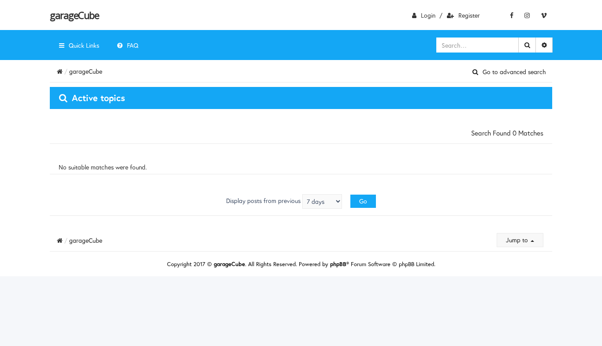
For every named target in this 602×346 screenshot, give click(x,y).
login (428, 15)
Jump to (518, 240)
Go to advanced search (514, 72)
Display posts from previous (264, 200)
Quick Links (84, 45)
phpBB (338, 264)
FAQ (132, 45)
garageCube (74, 15)
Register (469, 15)
